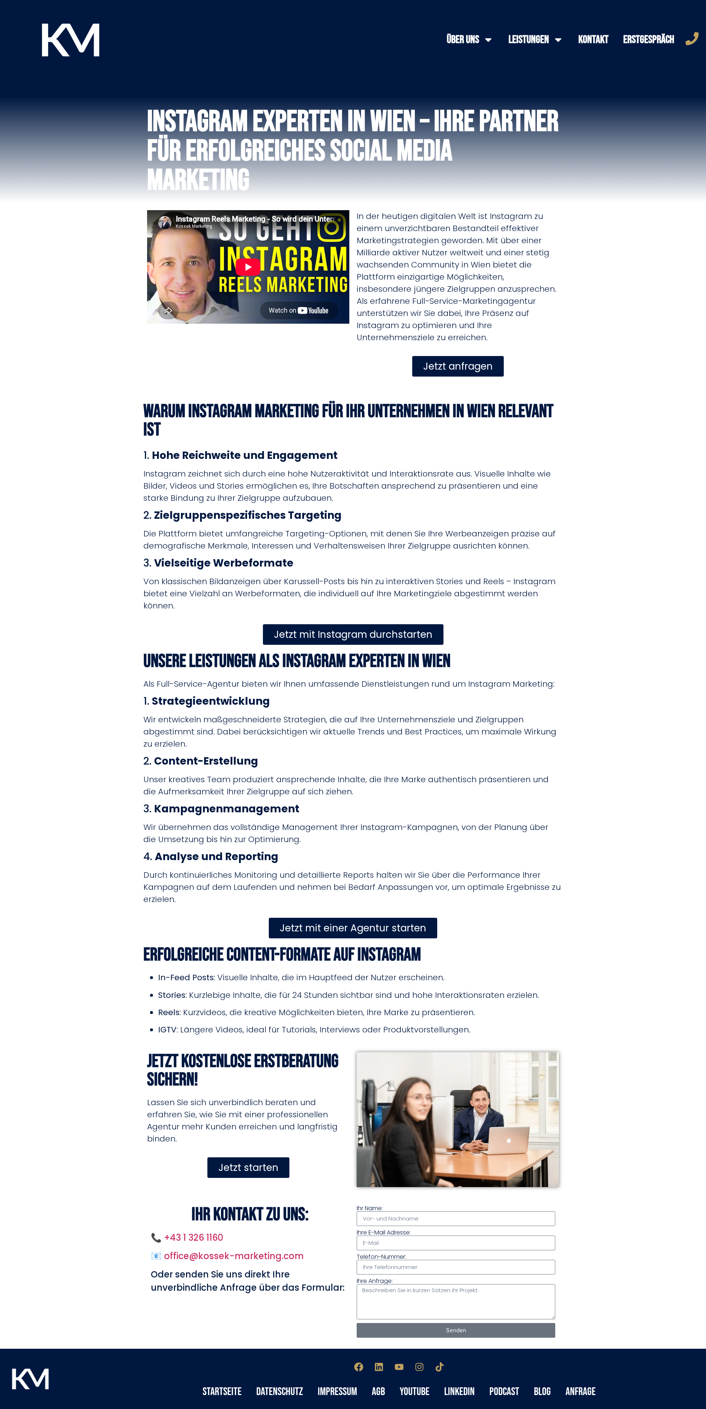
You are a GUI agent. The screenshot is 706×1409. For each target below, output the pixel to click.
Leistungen (529, 39)
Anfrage (581, 1391)
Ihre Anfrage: (375, 1281)
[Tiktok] (440, 1367)
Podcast (504, 1391)
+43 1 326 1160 (193, 1238)
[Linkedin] (379, 1367)
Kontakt (593, 39)
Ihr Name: (370, 1208)
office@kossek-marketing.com (234, 1256)
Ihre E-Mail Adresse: (384, 1233)
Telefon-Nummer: (381, 1257)
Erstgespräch (648, 39)
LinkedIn (459, 1391)
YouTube (414, 1391)
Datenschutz (279, 1391)
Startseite (222, 1391)
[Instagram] (419, 1367)
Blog (542, 1391)
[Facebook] (359, 1367)
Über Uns (463, 39)
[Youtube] (399, 1367)
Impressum (337, 1391)
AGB (378, 1391)
